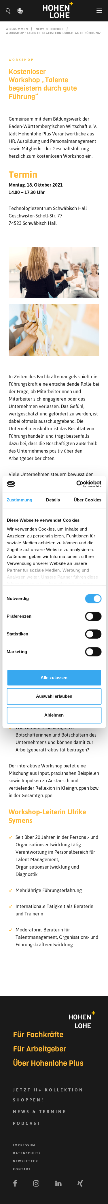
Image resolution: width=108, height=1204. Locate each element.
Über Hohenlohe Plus (48, 1063)
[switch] (93, 616)
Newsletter (25, 1161)
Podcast (27, 1123)
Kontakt (22, 1169)
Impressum (24, 1145)
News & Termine (50, 29)
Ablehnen (54, 715)
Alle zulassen (54, 677)
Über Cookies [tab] (87, 499)
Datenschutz (27, 1153)
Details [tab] (53, 499)
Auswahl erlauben (54, 696)
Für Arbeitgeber (39, 1049)
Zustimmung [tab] (19, 499)
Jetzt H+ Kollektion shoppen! (48, 1095)
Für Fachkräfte (38, 1035)
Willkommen (17, 29)
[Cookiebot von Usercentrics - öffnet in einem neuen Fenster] (76, 484)
